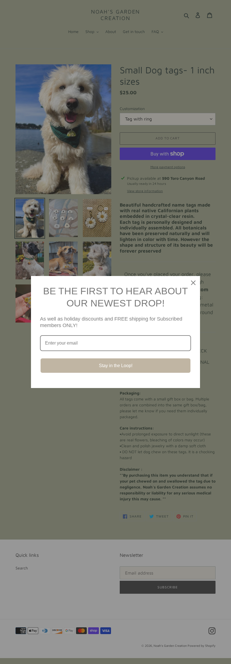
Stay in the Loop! (115, 365)
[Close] (193, 283)
